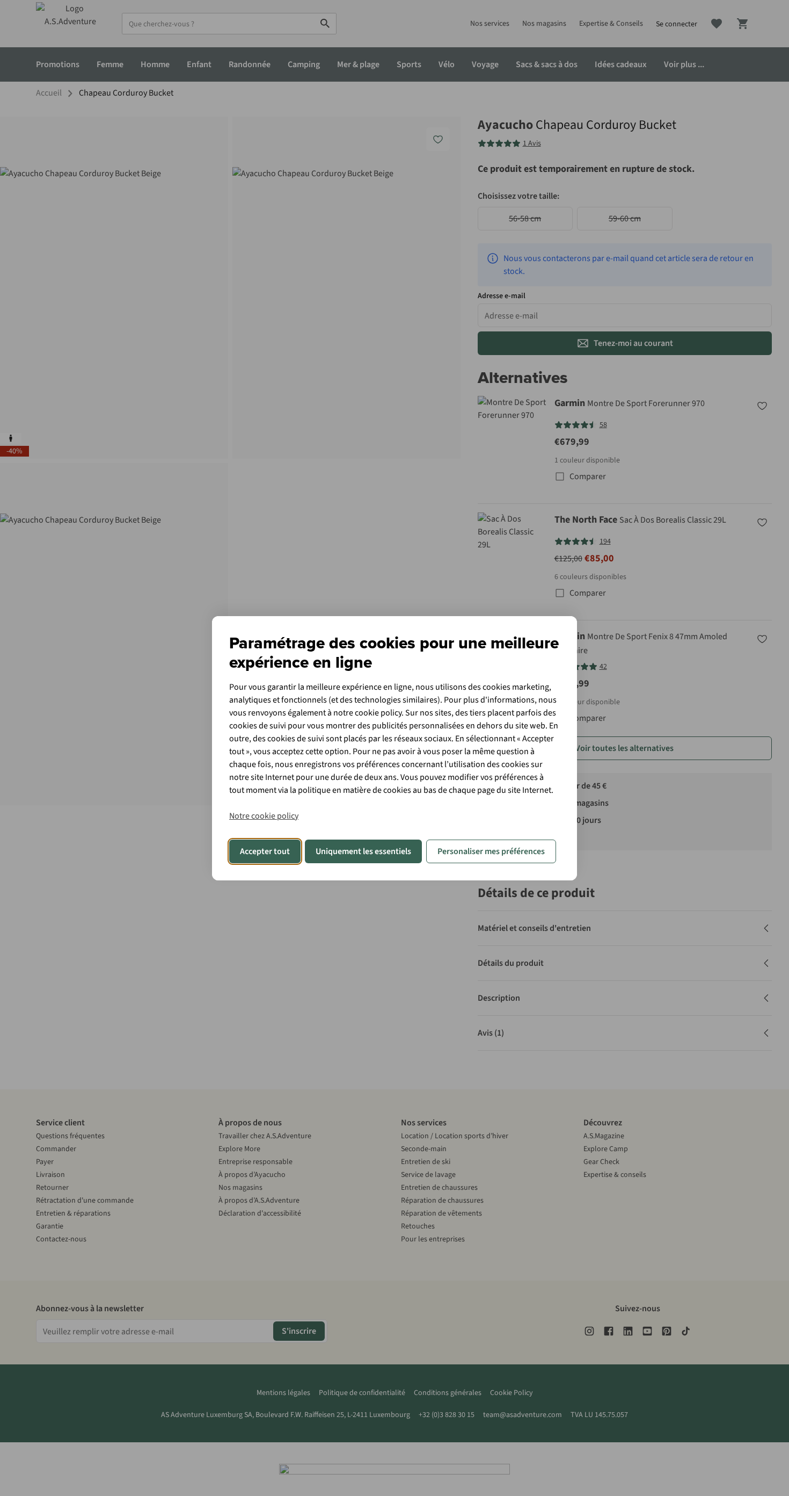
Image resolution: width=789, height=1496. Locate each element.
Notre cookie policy (263, 816)
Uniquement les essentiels (363, 851)
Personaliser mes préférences (491, 851)
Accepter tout (265, 851)
